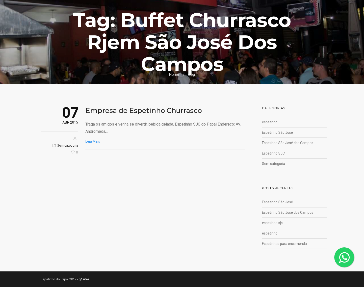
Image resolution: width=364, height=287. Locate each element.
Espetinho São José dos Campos (287, 143)
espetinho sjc (272, 223)
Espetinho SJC (273, 153)
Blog (191, 74)
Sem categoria (67, 145)
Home (174, 74)
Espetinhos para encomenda (284, 244)
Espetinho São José (277, 132)
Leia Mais (92, 141)
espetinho (270, 122)
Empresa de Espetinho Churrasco (143, 110)
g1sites (84, 279)
